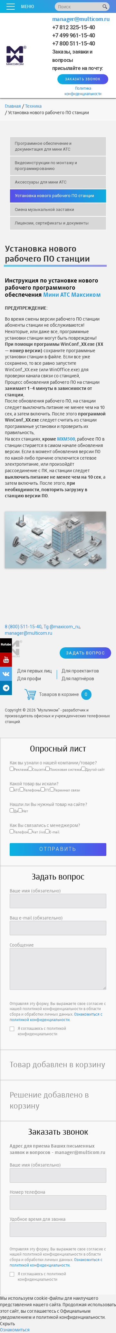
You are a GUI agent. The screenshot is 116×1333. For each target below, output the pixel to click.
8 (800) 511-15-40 (23, 626)
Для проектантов (80, 670)
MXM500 (66, 439)
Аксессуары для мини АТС (40, 182)
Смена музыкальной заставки (44, 209)
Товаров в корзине (59, 694)
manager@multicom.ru (81, 18)
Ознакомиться (15, 1329)
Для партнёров (78, 678)
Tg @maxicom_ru (62, 626)
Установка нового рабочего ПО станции (54, 195)
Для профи (29, 678)
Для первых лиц (34, 670)
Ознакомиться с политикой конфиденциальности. (56, 1017)
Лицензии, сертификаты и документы (52, 223)
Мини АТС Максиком (72, 294)
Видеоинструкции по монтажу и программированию (46, 165)
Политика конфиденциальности (82, 91)
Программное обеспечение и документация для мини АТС (43, 146)
